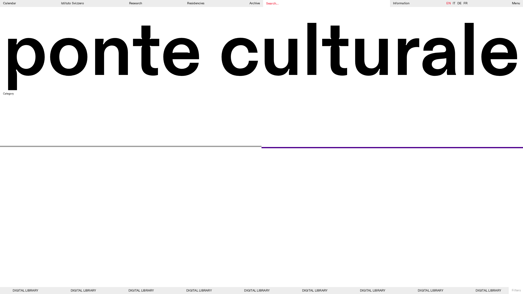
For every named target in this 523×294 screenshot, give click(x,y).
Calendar (9, 3)
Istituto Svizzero (72, 3)
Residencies (195, 3)
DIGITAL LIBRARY (23, 291)
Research (135, 3)
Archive (254, 3)
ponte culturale (261, 53)
